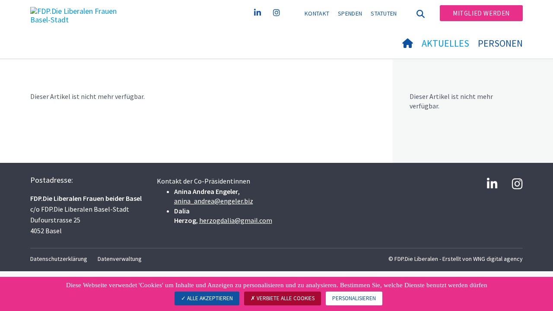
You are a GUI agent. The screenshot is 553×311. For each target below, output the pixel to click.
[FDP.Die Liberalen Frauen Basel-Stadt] (80, 18)
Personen (500, 43)
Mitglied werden (481, 13)
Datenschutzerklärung (58, 259)
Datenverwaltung (120, 259)
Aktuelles (445, 43)
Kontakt (317, 13)
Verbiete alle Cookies (285, 298)
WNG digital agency (498, 259)
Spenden (350, 13)
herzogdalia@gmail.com (235, 220)
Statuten (384, 13)
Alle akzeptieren (209, 298)
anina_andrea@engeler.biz (213, 201)
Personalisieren (354, 298)
